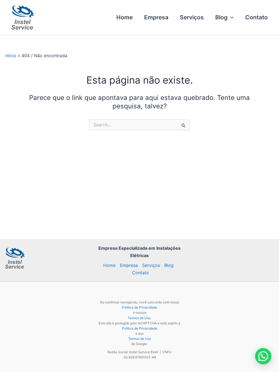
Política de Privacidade (139, 307)
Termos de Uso (139, 318)
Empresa (156, 17)
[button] (231, 17)
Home (124, 17)
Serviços (192, 17)
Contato (256, 17)
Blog (221, 17)
